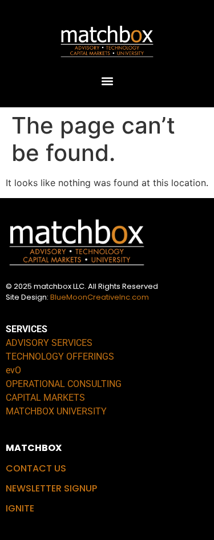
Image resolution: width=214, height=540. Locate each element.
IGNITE (20, 508)
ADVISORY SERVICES (49, 342)
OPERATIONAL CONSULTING (64, 383)
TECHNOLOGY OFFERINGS (60, 356)
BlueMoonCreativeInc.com (99, 297)
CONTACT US (36, 468)
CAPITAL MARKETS (45, 397)
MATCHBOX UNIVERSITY (56, 411)
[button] (107, 80)
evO (13, 370)
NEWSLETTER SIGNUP (51, 488)
